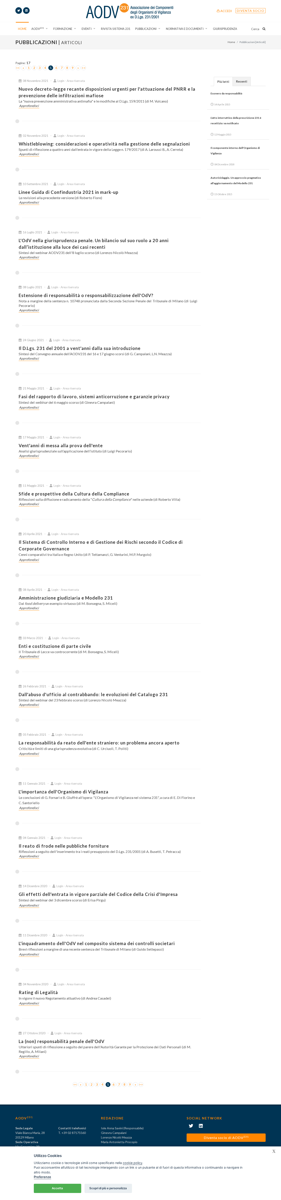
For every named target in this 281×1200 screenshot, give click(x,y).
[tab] (223, 81)
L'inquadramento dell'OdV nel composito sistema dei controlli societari (97, 943)
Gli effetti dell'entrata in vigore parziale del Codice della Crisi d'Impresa (98, 894)
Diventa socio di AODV (226, 1137)
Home (231, 42)
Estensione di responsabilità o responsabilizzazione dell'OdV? (86, 295)
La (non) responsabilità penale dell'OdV (61, 1041)
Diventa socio (250, 11)
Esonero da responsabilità (226, 93)
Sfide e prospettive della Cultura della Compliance (74, 493)
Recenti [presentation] (241, 81)
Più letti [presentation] (223, 81)
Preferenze (42, 1177)
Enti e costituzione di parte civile (55, 646)
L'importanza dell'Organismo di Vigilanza (63, 791)
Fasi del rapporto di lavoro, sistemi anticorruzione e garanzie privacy (94, 396)
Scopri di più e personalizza (108, 1188)
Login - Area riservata (71, 81)
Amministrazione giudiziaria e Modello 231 (66, 597)
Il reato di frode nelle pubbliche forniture (64, 846)
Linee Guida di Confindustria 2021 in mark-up (68, 192)
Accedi (226, 11)
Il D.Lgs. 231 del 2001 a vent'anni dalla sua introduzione (79, 348)
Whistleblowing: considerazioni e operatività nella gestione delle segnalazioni (104, 143)
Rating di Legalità (38, 992)
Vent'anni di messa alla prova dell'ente (61, 445)
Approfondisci (29, 106)
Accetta (57, 1188)
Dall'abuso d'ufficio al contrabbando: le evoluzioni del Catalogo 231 (93, 694)
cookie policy (132, 1163)
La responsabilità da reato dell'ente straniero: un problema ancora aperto (99, 742)
